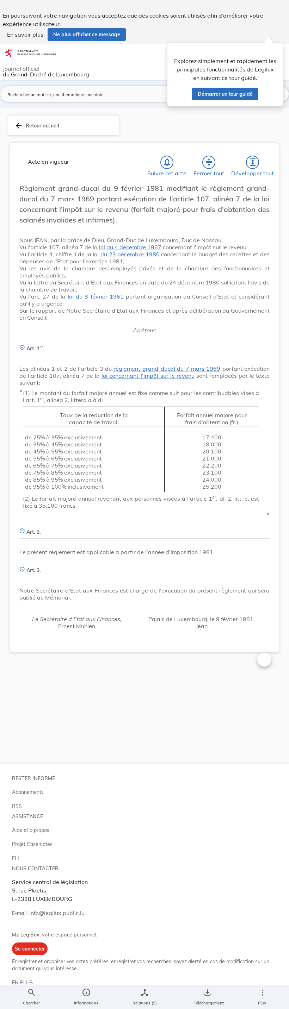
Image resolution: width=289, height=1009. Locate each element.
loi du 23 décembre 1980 (126, 254)
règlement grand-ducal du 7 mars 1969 (166, 368)
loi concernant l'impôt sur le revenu (148, 375)
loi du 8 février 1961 (95, 296)
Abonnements (28, 792)
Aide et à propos (30, 830)
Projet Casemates (32, 844)
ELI (15, 858)
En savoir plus (25, 34)
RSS (17, 806)
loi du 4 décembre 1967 (130, 247)
